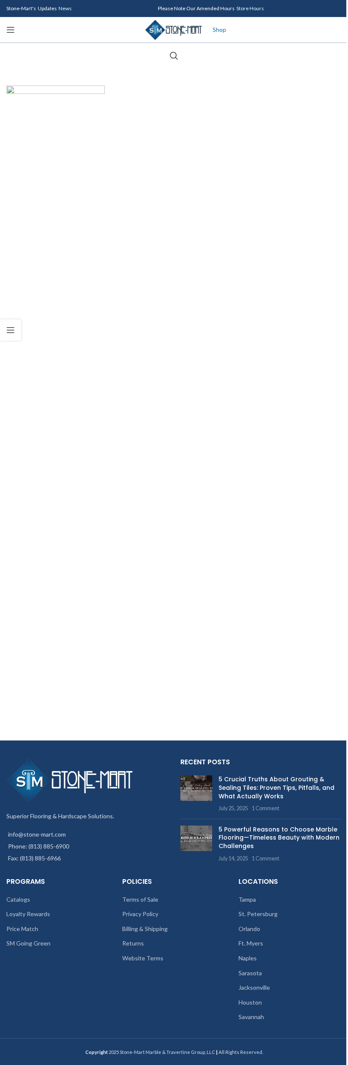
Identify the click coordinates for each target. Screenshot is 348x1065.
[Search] (174, 55)
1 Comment (265, 808)
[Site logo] (174, 29)
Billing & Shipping (145, 928)
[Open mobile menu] (10, 29)
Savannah (251, 1016)
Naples (248, 958)
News (65, 8)
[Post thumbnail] (196, 793)
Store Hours (250, 8)
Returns (133, 943)
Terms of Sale (140, 899)
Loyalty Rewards (28, 913)
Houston (250, 1002)
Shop (219, 29)
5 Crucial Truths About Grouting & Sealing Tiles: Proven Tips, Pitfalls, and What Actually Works (276, 787)
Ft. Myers (251, 943)
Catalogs (18, 899)
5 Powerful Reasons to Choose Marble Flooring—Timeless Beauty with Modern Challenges (279, 837)
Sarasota (250, 973)
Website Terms (142, 958)
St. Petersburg (258, 913)
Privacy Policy (140, 913)
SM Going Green (28, 943)
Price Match (22, 928)
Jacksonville (254, 987)
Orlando (249, 928)
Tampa (247, 899)
